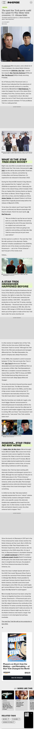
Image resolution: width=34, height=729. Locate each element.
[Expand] (26, 713)
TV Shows (15, 719)
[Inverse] (13, 2)
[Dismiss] (31, 713)
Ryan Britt (7, 22)
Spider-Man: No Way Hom (11, 449)
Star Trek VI (8, 363)
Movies (5, 719)
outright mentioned (11, 555)
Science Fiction (8, 722)
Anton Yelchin (6, 198)
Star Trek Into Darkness (17, 73)
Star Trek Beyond (7, 75)
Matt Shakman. (24, 89)
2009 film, (17, 71)
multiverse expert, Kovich (10, 557)
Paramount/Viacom (4, 60)
